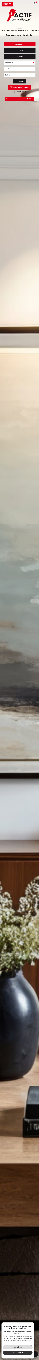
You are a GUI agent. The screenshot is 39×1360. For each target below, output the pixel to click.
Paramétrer (18, 1347)
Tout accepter (17, 1353)
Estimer (19, 56)
